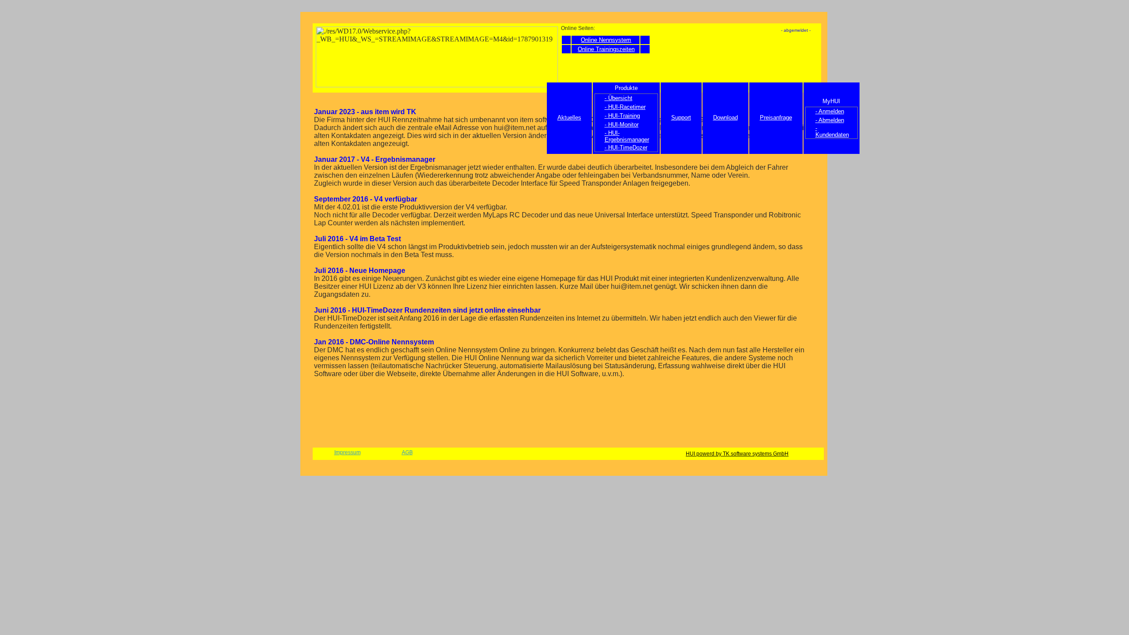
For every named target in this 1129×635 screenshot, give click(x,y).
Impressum (347, 452)
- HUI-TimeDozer (626, 147)
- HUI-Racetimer (625, 107)
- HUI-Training (622, 115)
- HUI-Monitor (622, 124)
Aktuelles (569, 117)
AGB (407, 452)
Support (681, 117)
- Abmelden (829, 120)
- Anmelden (829, 111)
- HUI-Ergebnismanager (627, 136)
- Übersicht (618, 98)
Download (725, 117)
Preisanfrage (776, 117)
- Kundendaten (832, 131)
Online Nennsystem (606, 40)
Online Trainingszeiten (606, 49)
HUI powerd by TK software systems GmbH (737, 454)
